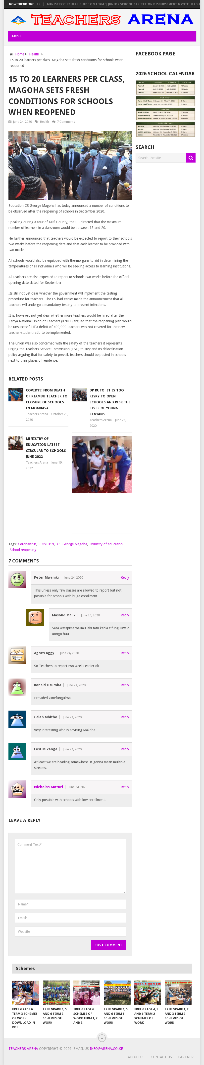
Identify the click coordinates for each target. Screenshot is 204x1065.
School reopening (23, 550)
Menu (16, 36)
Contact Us (161, 1057)
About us (136, 1057)
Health (44, 122)
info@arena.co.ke (106, 1049)
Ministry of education (106, 544)
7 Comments (66, 122)
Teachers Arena (37, 414)
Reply (125, 577)
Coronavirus (27, 544)
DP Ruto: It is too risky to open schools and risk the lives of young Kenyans (110, 402)
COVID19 (47, 544)
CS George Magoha (72, 544)
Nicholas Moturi (48, 787)
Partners (187, 1057)
